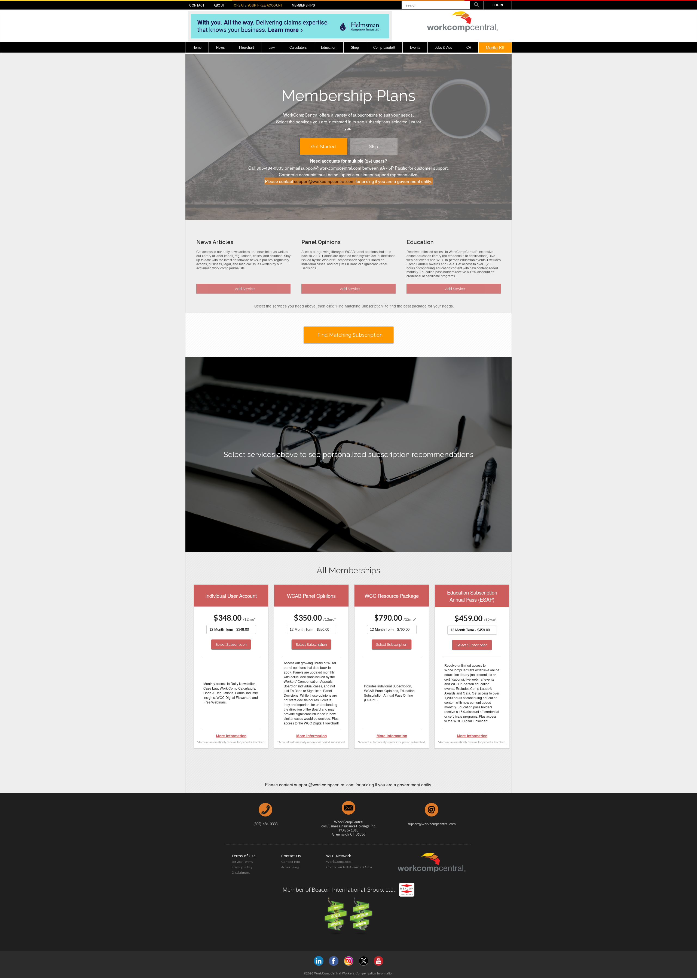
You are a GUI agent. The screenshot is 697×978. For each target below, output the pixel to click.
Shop (355, 47)
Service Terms (242, 862)
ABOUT (219, 5)
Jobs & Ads (443, 47)
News (220, 47)
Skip (373, 146)
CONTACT (197, 5)
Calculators (298, 47)
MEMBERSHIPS (303, 5)
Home (196, 47)
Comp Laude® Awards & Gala (349, 867)
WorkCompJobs (338, 862)
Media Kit (495, 47)
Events (415, 47)
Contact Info (290, 862)
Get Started (323, 146)
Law (271, 47)
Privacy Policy (241, 867)
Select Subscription (231, 644)
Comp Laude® (384, 47)
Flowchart (246, 47)
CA (468, 47)
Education (328, 47)
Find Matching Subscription (350, 335)
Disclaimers (240, 872)
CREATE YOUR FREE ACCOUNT (258, 5)
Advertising (290, 867)
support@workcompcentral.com (324, 181)
